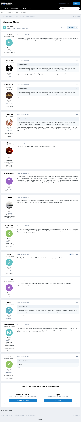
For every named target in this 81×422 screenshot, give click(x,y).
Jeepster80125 (9, 84)
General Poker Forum (22, 28)
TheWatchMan (9, 173)
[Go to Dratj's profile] (9, 310)
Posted (23, 34)
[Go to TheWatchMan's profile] (9, 181)
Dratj (9, 302)
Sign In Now (58, 400)
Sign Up (76, 3)
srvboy (11, 26)
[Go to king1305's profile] (9, 364)
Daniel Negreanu (15, 8)
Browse (24, 8)
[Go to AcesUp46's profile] (9, 287)
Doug (9, 143)
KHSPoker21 (9, 226)
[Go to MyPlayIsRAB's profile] (9, 332)
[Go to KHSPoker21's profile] (9, 233)
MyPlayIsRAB (9, 325)
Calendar (10, 12)
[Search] (78, 8)
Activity (30, 8)
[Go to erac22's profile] (9, 205)
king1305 (9, 356)
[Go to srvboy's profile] (4, 27)
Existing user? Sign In (65, 3)
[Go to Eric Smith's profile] (9, 68)
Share (63, 27)
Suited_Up (9, 114)
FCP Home (5, 8)
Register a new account (23, 400)
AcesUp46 (9, 280)
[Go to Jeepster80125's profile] (9, 95)
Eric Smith (9, 60)
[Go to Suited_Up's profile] (9, 122)
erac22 (9, 197)
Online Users (24, 12)
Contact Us (40, 419)
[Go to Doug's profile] (9, 150)
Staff (17, 12)
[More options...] (77, 35)
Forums (3, 12)
